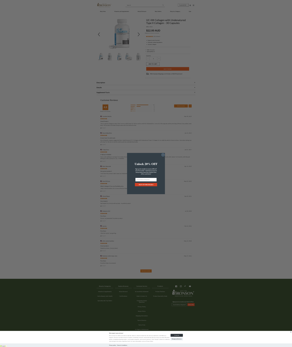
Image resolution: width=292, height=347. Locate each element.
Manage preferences (177, 339)
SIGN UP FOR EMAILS (146, 185)
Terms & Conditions (122, 345)
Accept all (176, 335)
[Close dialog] (163, 155)
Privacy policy (112, 345)
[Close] (291, 332)
